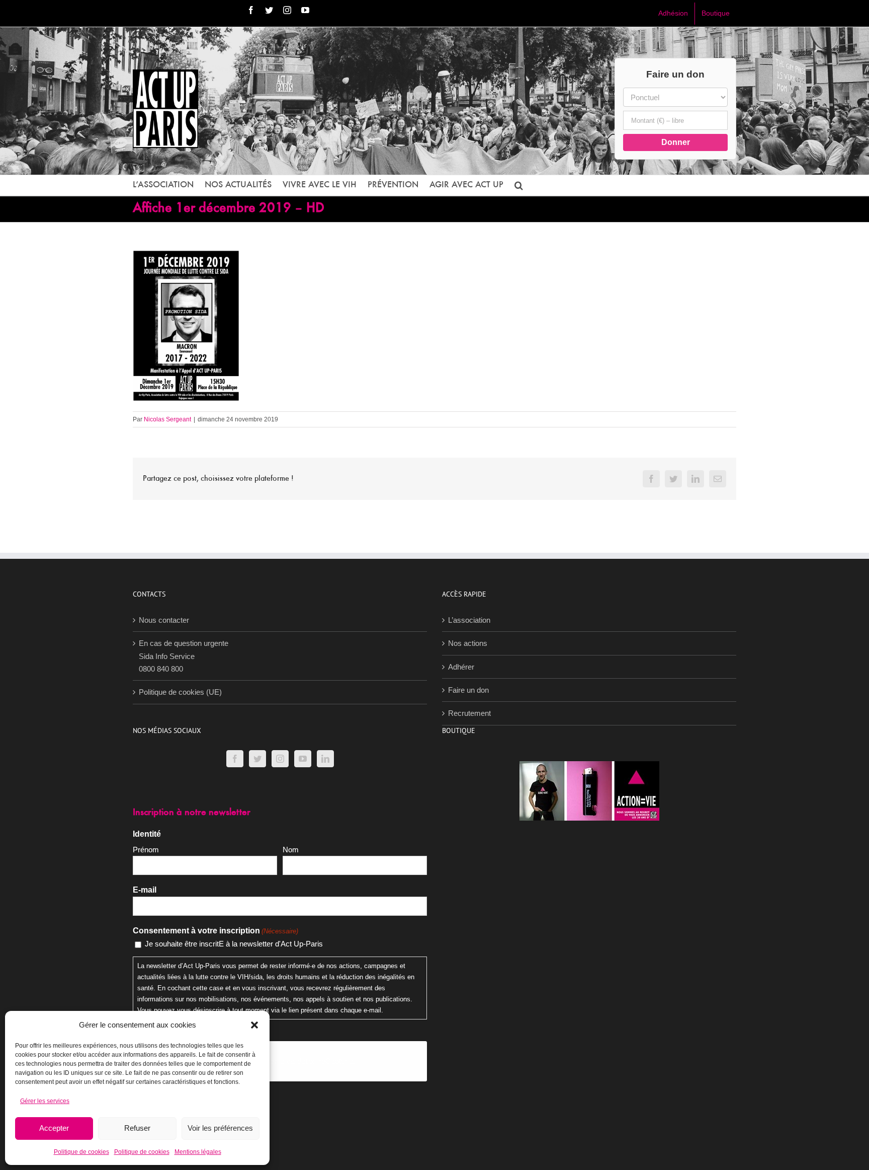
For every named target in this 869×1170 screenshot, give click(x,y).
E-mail (144, 890)
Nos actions (467, 643)
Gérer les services (44, 1101)
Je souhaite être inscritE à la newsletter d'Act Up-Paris (234, 943)
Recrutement (469, 713)
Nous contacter (164, 620)
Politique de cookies (81, 1151)
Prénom (146, 849)
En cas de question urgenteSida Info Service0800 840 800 (183, 656)
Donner (675, 142)
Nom (291, 849)
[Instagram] (280, 758)
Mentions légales (198, 1151)
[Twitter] (257, 758)
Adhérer (461, 667)
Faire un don (468, 690)
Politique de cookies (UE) (180, 692)
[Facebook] (234, 758)
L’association (469, 620)
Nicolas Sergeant (167, 419)
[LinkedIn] (325, 758)
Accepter (54, 1128)
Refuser (137, 1128)
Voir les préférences (220, 1128)
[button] (254, 1025)
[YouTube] (302, 758)
